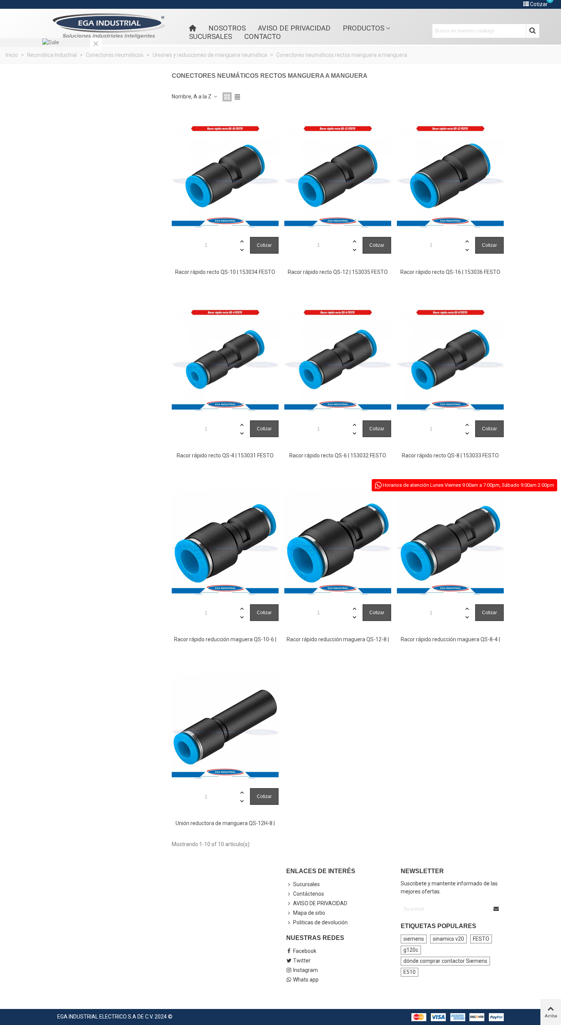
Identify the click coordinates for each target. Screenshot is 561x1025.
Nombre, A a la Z (192, 96)
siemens (413, 939)
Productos (363, 28)
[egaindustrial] (109, 26)
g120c (410, 950)
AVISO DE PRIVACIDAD (294, 28)
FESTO (481, 939)
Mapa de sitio (309, 913)
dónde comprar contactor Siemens (445, 961)
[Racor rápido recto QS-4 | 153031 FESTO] (225, 360)
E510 (409, 972)
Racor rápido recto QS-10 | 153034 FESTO (225, 272)
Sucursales (210, 36)
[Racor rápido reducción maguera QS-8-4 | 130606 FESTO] (450, 543)
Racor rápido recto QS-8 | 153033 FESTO (450, 455)
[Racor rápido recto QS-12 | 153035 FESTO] (337, 176)
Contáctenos (308, 894)
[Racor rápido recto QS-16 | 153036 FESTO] (450, 176)
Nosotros (227, 28)
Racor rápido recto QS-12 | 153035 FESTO (338, 272)
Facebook (304, 951)
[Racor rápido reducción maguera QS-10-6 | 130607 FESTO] (225, 543)
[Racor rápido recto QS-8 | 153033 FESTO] (450, 360)
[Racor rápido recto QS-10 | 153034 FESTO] (225, 176)
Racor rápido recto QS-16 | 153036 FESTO (450, 272)
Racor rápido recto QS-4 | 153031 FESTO (225, 455)
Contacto (262, 36)
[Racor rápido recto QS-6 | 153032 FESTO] (337, 360)
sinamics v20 (448, 939)
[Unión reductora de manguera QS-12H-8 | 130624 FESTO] (225, 727)
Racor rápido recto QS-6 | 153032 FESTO (337, 455)
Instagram (305, 970)
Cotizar (264, 245)
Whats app (306, 980)
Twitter (302, 960)
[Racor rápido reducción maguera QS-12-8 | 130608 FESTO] (337, 543)
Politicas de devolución (320, 922)
